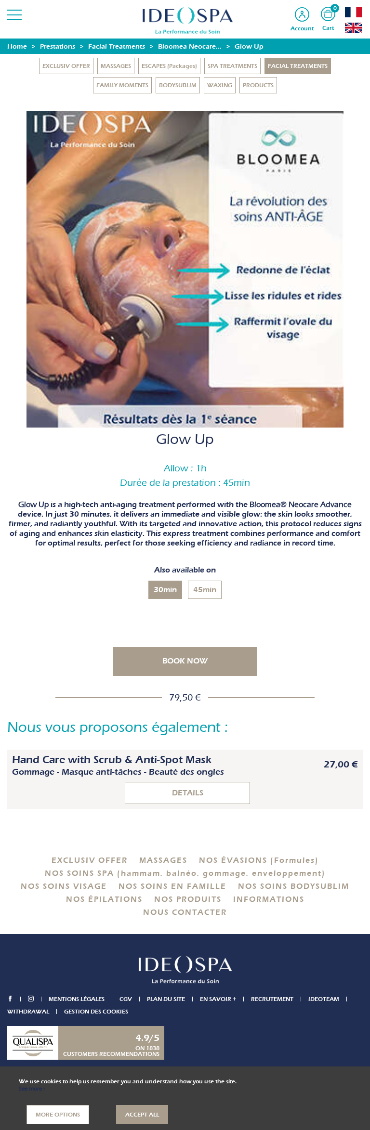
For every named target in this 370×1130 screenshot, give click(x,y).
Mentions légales (77, 999)
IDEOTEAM (323, 999)
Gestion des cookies (96, 1011)
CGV (125, 999)
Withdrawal (28, 1011)
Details (187, 793)
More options (58, 1114)
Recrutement (272, 999)
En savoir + (218, 999)
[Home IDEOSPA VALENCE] (185, 20)
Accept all (142, 1114)
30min (165, 589)
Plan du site (166, 999)
